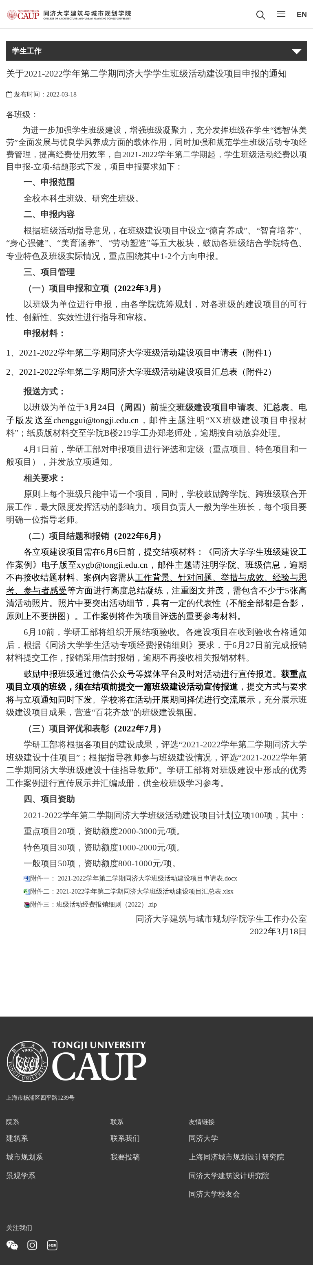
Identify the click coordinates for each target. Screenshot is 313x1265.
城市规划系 (24, 1157)
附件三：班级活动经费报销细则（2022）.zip (93, 904)
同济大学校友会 (214, 1194)
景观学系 (20, 1176)
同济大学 (203, 1139)
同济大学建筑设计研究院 (229, 1176)
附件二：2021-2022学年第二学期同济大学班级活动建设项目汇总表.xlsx (132, 891)
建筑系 (17, 1139)
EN (302, 14)
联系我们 (125, 1139)
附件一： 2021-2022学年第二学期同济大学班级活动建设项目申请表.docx (133, 878)
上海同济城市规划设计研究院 (236, 1157)
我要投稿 (125, 1157)
